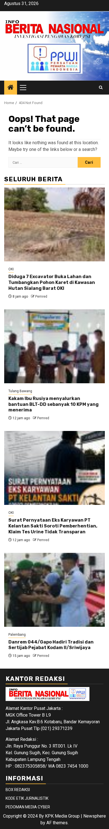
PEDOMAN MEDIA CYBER (28, 807)
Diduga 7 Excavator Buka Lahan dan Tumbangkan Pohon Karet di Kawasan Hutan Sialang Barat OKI (51, 282)
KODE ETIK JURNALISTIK (27, 798)
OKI (11, 269)
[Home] (11, 88)
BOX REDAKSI (18, 789)
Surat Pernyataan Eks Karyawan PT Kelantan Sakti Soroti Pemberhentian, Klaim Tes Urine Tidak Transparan (52, 525)
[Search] (100, 87)
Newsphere (94, 816)
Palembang (17, 635)
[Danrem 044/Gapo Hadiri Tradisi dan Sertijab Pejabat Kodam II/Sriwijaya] (54, 590)
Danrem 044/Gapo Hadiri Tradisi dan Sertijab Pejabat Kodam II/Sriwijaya (51, 644)
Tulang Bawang (20, 391)
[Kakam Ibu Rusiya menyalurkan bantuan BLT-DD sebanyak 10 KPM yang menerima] (54, 346)
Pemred (41, 296)
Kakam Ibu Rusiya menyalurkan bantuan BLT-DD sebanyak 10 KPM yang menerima (53, 404)
